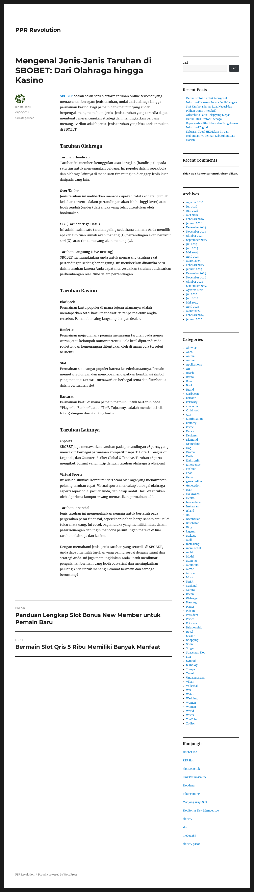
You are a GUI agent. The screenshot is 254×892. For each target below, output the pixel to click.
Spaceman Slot (195, 652)
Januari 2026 (194, 223)
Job (188, 515)
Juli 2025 (191, 244)
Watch (190, 694)
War (188, 690)
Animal (190, 356)
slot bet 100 (190, 752)
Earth (189, 456)
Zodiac (190, 723)
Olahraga (191, 598)
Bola (189, 381)
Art (188, 368)
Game (189, 477)
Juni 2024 (192, 298)
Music (190, 577)
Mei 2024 (192, 302)
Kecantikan (193, 519)
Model (190, 556)
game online (194, 481)
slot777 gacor (191, 844)
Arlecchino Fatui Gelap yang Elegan (208, 115)
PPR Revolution (38, 29)
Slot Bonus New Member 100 (201, 810)
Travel (190, 673)
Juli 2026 (191, 206)
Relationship (194, 627)
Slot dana (188, 785)
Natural (190, 590)
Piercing (191, 602)
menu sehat (193, 548)
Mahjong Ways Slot (195, 802)
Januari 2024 (194, 319)
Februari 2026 (195, 219)
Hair (189, 490)
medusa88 (189, 835)
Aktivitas (191, 348)
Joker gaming (191, 794)
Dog (188, 448)
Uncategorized (25, 117)
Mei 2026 (192, 215)
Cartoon (191, 398)
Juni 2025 (192, 248)
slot (185, 827)
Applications (194, 364)
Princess (191, 623)
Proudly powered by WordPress (57, 874)
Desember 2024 (196, 273)
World (190, 711)
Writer (190, 715)
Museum (191, 573)
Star (188, 656)
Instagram (192, 506)
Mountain (192, 565)
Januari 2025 (194, 269)
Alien (189, 352)
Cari (185, 62)
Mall (189, 540)
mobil (189, 552)
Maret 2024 (193, 311)
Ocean (190, 594)
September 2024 (196, 286)
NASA (189, 581)
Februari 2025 (195, 265)
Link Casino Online (195, 777)
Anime (190, 360)
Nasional (191, 586)
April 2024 (192, 306)
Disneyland (193, 444)
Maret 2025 (193, 261)
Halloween (193, 494)
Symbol (191, 661)
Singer (190, 648)
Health (190, 498)
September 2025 (196, 240)
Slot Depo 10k (191, 769)
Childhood (192, 410)
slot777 (187, 819)
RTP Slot (188, 760)
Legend (190, 531)
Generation (193, 485)
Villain (190, 682)
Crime (190, 427)
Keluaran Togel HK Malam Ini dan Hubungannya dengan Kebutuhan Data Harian (210, 136)
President (192, 615)
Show (189, 644)
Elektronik (192, 460)
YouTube (191, 719)
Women (191, 707)
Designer (192, 435)
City (188, 414)
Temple (191, 669)
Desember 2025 (196, 227)
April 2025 (192, 256)
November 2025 (196, 231)
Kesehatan (192, 523)
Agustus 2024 (194, 290)
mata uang (192, 544)
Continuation (194, 419)
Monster (191, 560)
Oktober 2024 (194, 281)
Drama (190, 452)
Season (190, 636)
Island (190, 510)
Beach (190, 373)
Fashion (191, 469)
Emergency (193, 464)
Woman (191, 702)
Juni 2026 (192, 210)
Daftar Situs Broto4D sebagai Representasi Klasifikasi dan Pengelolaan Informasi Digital (212, 123)
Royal (189, 631)
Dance (190, 431)
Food (189, 473)
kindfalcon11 (23, 106)
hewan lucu (193, 502)
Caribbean (192, 394)
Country (191, 423)
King (189, 527)
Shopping (192, 640)
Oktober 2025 (194, 236)
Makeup (191, 535)
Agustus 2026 (195, 202)
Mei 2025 (192, 252)
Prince (190, 619)
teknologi (192, 665)
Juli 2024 (191, 294)
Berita (190, 377)
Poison (190, 611)
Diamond (192, 439)
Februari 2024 (195, 315)
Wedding (191, 698)
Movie (190, 569)
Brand (190, 389)
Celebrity (191, 402)
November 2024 (196, 277)
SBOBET (66, 96)
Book (189, 385)
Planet (190, 606)
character (192, 406)
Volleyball (192, 686)
